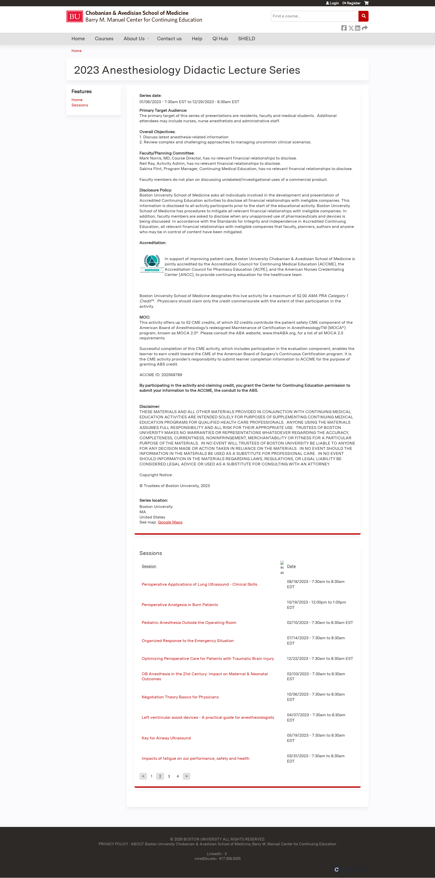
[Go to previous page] (143, 776)
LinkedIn (357, 27)
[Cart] (366, 5)
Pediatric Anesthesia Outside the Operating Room (189, 622)
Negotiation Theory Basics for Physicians (180, 697)
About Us (134, 39)
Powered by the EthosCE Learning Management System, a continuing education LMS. (351, 869)
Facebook (343, 27)
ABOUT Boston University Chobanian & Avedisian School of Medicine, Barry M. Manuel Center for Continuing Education (233, 844)
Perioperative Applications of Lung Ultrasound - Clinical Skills (199, 584)
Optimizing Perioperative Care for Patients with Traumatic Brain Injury (208, 658)
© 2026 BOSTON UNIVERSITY (196, 839)
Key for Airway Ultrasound (166, 738)
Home (78, 39)
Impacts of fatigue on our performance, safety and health (195, 758)
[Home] (136, 16)
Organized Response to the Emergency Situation (188, 640)
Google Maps (170, 522)
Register (353, 3)
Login (334, 3)
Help (197, 39)
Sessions (79, 105)
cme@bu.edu (205, 858)
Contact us (169, 39)
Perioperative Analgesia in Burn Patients (180, 604)
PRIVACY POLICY (113, 844)
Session (149, 566)
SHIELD (246, 39)
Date (291, 566)
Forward (364, 27)
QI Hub (220, 39)
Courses (104, 39)
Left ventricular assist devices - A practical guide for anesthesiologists (208, 717)
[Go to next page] (186, 776)
